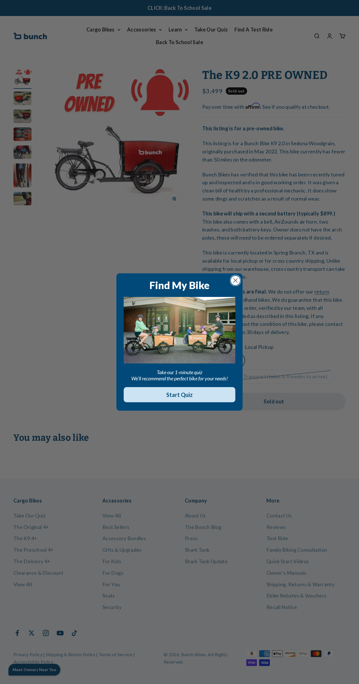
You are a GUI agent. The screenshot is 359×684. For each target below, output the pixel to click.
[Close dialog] (235, 280)
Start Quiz (179, 394)
